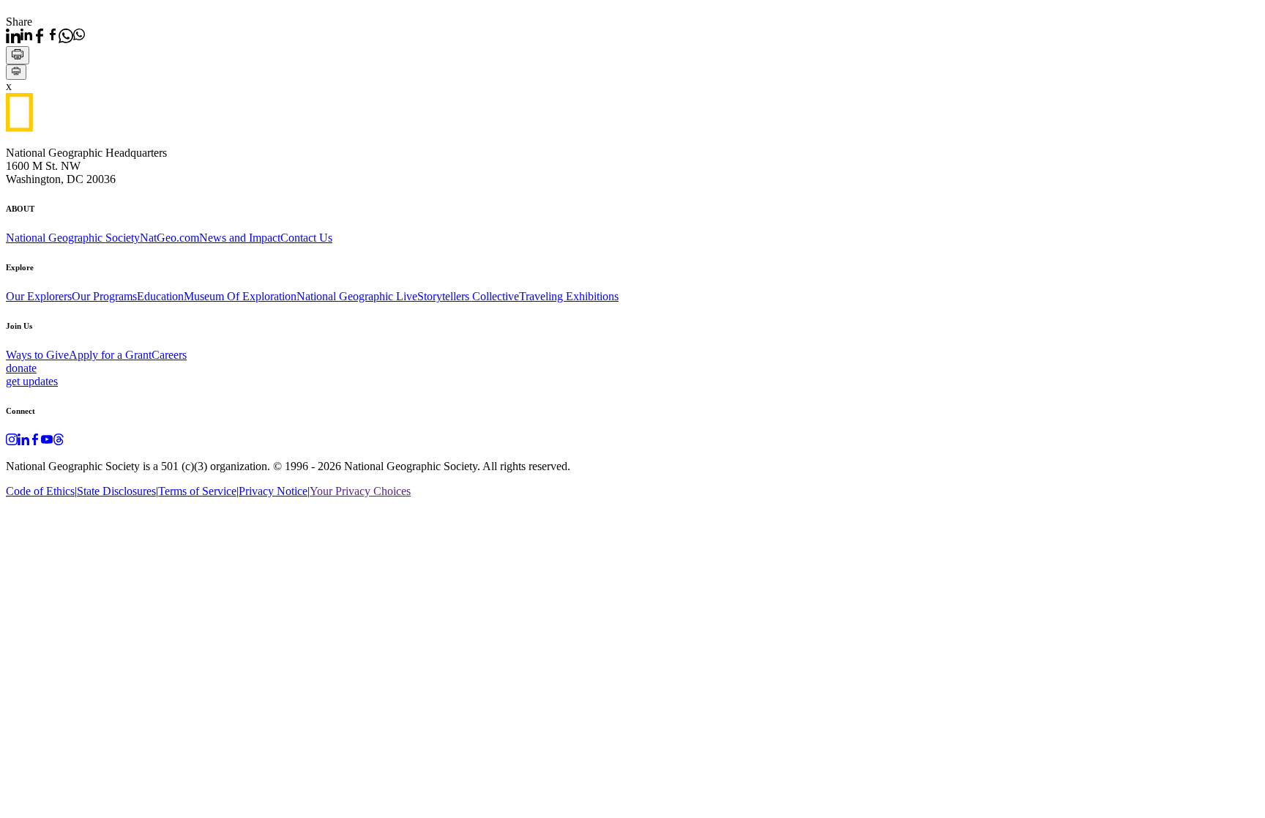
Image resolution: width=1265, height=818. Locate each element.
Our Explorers (39, 296)
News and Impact (239, 237)
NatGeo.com (169, 237)
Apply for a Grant (110, 355)
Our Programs (104, 296)
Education (160, 296)
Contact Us (306, 237)
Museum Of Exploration (240, 296)
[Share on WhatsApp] (72, 36)
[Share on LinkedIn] (19, 36)
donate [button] (21, 368)
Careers (169, 355)
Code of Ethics (40, 491)
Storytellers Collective (468, 296)
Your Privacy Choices (360, 491)
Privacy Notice (273, 491)
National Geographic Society (73, 237)
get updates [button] (32, 381)
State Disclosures (116, 491)
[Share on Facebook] (45, 36)
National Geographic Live (356, 296)
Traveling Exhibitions (569, 296)
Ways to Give (37, 355)
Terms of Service (197, 491)
